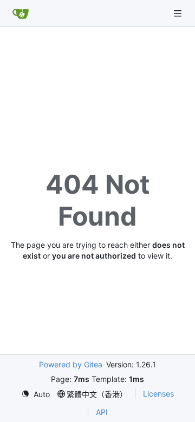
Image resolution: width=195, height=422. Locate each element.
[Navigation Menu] (179, 13)
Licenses (158, 393)
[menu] (35, 394)
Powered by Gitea (70, 364)
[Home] (20, 13)
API (102, 412)
